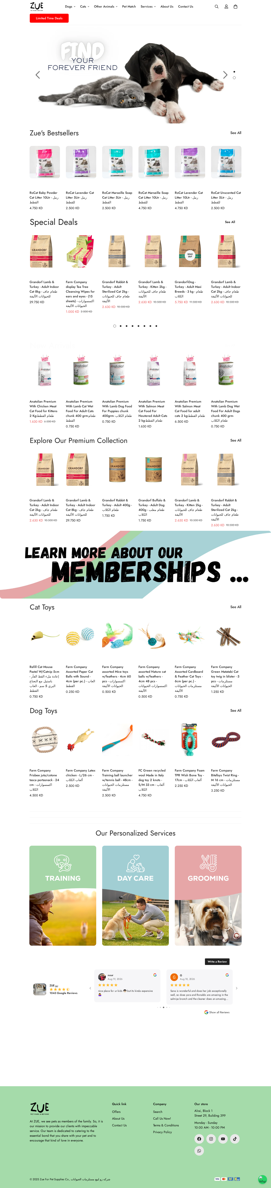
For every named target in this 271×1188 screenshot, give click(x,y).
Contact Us (185, 6)
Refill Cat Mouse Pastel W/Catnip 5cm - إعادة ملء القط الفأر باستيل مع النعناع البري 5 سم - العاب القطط (44, 679)
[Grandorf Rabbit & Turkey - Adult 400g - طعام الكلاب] (117, 473)
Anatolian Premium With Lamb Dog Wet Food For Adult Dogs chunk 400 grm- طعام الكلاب (225, 411)
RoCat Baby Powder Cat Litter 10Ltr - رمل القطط (44, 197)
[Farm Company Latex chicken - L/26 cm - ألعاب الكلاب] (81, 744)
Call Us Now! (162, 1118)
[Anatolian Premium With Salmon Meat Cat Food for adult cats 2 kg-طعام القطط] (190, 375)
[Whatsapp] (199, 1151)
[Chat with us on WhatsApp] (262, 1179)
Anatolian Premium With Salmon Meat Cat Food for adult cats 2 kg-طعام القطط (190, 408)
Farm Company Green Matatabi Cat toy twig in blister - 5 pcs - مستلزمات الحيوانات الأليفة (225, 676)
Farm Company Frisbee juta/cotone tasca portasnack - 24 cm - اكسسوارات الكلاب (44, 780)
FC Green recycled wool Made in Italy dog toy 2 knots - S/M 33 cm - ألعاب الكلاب (151, 780)
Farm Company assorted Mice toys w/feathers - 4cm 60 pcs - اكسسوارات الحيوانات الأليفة (116, 676)
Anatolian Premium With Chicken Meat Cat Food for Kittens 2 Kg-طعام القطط (43, 408)
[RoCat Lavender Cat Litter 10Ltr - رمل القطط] (190, 166)
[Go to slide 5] (160, 1007)
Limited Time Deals (49, 18)
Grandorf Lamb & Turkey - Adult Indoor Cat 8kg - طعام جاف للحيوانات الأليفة (44, 289)
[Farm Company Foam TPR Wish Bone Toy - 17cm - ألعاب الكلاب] (190, 744)
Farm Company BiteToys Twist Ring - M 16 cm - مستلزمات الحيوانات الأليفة (225, 777)
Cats (83, 6)
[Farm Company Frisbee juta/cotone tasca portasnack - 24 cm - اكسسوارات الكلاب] (45, 744)
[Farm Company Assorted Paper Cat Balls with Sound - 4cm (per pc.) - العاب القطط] (81, 640)
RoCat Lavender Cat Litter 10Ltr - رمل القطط (189, 197)
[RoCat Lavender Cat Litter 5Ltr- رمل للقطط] (81, 166)
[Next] (225, 75)
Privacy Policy (162, 1132)
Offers (116, 1111)
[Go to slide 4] (157, 1007)
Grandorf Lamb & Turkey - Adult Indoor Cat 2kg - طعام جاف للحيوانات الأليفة (225, 289)
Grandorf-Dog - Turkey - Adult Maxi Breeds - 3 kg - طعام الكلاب (189, 289)
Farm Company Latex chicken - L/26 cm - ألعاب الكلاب (80, 775)
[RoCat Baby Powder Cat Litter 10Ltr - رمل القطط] (45, 166)
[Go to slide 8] (169, 1007)
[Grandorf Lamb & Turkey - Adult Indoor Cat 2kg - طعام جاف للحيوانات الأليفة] (226, 255)
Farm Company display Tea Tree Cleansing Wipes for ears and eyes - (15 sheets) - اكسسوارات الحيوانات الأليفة (80, 294)
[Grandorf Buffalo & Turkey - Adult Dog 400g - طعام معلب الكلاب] (153, 473)
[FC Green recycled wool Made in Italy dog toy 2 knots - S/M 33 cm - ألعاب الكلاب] (153, 744)
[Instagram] (211, 1139)
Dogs (68, 6)
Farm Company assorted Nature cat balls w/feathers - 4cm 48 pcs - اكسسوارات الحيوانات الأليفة (152, 679)
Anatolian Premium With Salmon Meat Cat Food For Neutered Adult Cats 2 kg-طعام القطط (152, 411)
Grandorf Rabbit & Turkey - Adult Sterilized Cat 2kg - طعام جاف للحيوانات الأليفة (116, 291)
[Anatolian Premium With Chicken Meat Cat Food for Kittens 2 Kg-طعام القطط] (45, 375)
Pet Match (129, 6)
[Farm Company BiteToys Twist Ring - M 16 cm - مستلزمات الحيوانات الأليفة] (226, 744)
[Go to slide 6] (163, 1007)
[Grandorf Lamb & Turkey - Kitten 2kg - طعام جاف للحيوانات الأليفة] (153, 255)
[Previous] (38, 75)
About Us (166, 6)
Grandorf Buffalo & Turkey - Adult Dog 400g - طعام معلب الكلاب (151, 507)
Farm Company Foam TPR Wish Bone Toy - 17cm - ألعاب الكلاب (190, 775)
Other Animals (104, 6)
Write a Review (217, 962)
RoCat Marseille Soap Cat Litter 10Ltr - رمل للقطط (153, 197)
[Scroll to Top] (263, 1166)
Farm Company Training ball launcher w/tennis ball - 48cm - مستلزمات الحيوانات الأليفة (117, 780)
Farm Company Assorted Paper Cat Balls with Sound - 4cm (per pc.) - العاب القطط (80, 676)
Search (157, 1111)
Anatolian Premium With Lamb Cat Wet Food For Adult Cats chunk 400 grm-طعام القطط (81, 411)
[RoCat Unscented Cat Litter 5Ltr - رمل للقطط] (226, 166)
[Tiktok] (235, 1139)
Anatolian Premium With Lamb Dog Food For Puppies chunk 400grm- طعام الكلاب (117, 408)
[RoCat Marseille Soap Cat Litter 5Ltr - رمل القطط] (117, 166)
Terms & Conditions (166, 1125)
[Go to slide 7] (166, 1007)
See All (235, 132)
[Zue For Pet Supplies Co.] (37, 6)
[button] (235, 6)
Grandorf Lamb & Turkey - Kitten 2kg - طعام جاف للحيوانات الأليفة (152, 289)
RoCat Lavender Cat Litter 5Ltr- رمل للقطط (80, 197)
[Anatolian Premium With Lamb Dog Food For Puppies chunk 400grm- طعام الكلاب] (117, 375)
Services (147, 6)
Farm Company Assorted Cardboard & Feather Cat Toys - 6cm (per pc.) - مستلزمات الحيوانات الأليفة (189, 679)
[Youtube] (223, 1139)
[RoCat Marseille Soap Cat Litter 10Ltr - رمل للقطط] (153, 166)
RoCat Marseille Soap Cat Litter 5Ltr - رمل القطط (117, 197)
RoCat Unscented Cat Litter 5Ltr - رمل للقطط (226, 197)
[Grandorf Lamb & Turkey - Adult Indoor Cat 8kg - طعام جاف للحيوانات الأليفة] (45, 255)
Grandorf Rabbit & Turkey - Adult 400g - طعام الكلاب (117, 505)
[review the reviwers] (153, 974)
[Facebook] (199, 1139)
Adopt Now (135, 102)
